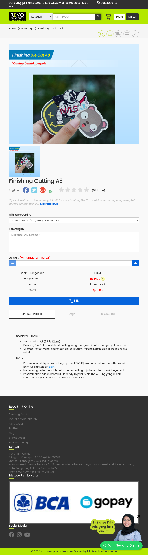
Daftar (132, 16)
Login (119, 16)
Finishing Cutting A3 (50, 28)
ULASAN (108, 314)
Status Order (17, 438)
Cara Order (16, 423)
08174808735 (109, 3)
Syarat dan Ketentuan (23, 419)
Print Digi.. (27, 28)
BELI (76, 300)
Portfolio (14, 428)
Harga (71, 314)
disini (52, 367)
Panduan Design (19, 442)
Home (13, 28)
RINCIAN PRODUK (32, 314)
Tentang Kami (18, 414)
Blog (11, 433)
